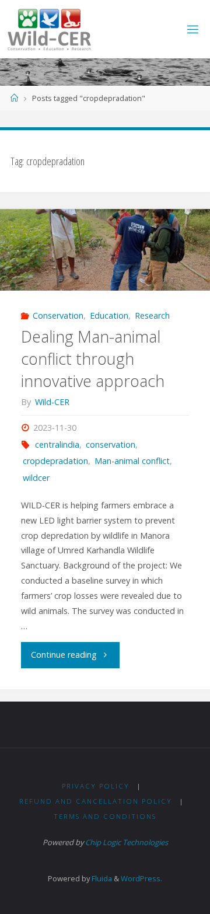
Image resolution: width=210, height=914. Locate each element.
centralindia (57, 444)
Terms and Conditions (105, 816)
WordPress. (141, 878)
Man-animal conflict (132, 460)
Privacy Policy (96, 786)
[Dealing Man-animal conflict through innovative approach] (105, 250)
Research (152, 315)
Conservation (58, 315)
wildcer (36, 477)
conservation (110, 444)
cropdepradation (55, 460)
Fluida (101, 878)
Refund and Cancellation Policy (95, 801)
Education (109, 315)
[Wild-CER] (49, 28)
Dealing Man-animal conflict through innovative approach (92, 359)
